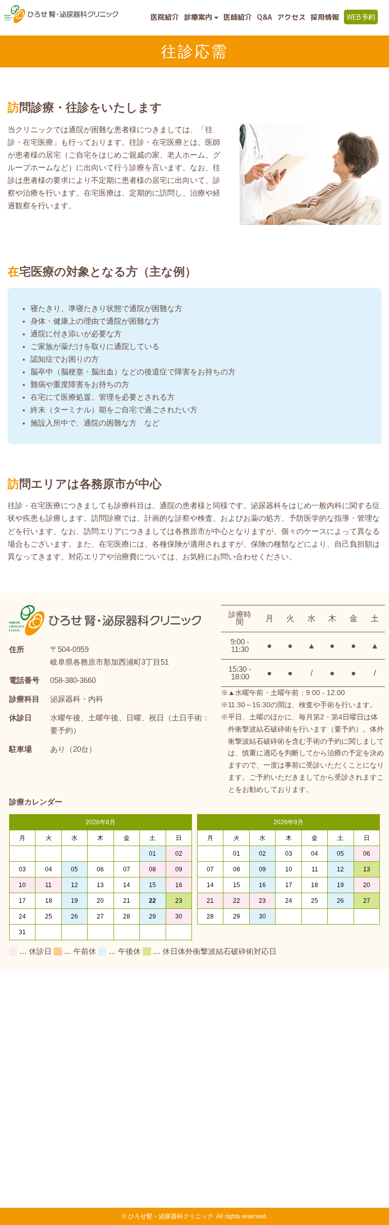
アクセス (291, 17)
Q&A (264, 17)
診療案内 (199, 17)
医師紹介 (237, 17)
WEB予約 (360, 17)
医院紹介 (164, 17)
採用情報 (324, 17)
